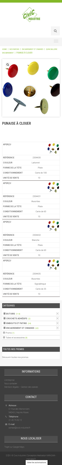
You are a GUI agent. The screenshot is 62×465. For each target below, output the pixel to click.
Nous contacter (10, 383)
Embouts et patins (16, 323)
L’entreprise (9, 380)
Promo (9, 333)
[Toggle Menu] (56, 42)
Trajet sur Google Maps (14, 447)
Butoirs (10, 314)
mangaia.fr (31, 459)
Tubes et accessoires (15, 337)
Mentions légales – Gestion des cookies (21, 387)
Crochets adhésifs (16, 318)
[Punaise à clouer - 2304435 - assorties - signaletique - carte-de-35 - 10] (53, 264)
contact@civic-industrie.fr (19, 428)
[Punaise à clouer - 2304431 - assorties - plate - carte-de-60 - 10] (53, 187)
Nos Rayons (14, 49)
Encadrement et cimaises (32, 49)
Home (4, 49)
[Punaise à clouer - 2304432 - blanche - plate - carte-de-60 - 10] (53, 226)
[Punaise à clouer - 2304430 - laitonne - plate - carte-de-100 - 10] (53, 148)
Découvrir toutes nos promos (15, 357)
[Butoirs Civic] (31, 16)
